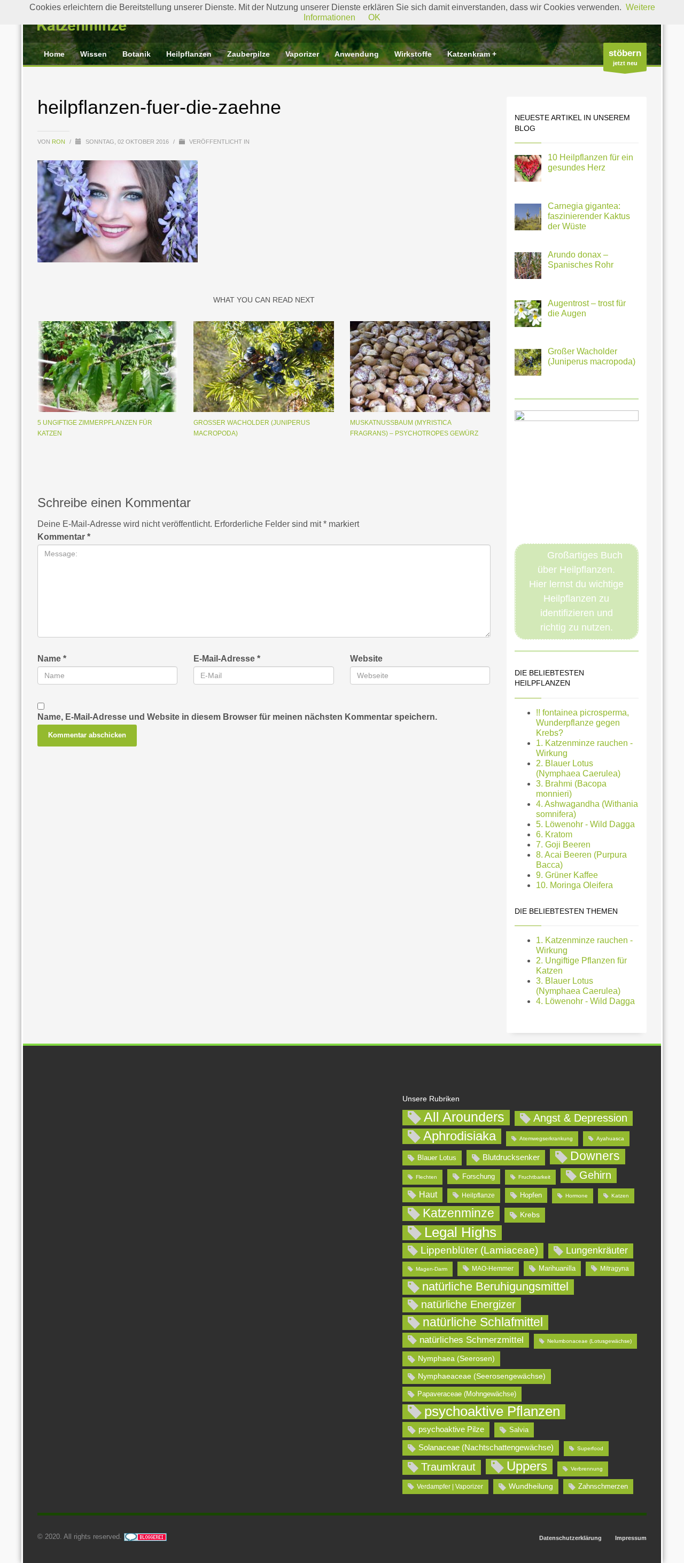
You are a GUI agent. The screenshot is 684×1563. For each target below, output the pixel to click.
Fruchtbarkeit (534, 1177)
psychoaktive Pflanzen (492, 1411)
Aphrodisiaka (459, 1136)
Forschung (478, 1176)
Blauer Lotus (436, 1158)
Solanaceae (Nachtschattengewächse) (486, 1447)
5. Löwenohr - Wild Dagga (585, 824)
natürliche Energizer (468, 1304)
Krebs (530, 1214)
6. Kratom (554, 834)
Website (366, 658)
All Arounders (464, 1117)
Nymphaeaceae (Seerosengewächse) (482, 1376)
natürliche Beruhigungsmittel (495, 1286)
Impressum (631, 1538)
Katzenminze (458, 1213)
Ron (59, 141)
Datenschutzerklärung (570, 1538)
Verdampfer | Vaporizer (450, 1486)
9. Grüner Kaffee (567, 875)
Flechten (426, 1177)
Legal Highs (460, 1232)
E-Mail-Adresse (226, 658)
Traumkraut (448, 1467)
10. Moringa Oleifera (574, 885)
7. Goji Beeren (563, 844)
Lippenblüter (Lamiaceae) (479, 1250)
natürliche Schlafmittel (483, 1322)
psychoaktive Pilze (451, 1429)
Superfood (590, 1448)
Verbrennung (587, 1469)
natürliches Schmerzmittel (471, 1340)
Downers (595, 1156)
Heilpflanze (478, 1195)
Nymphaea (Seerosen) (456, 1358)
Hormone (576, 1196)
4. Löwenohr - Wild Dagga (585, 1001)
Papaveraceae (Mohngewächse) (466, 1394)
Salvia (518, 1430)
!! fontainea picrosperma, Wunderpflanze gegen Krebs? (582, 722)
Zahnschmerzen (603, 1486)
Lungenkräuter (597, 1250)
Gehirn (595, 1175)
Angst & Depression (580, 1118)
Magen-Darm (431, 1269)
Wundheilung (531, 1486)
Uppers (527, 1466)
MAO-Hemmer (493, 1268)
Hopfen (531, 1195)
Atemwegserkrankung (546, 1138)
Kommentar (63, 536)
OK (374, 17)
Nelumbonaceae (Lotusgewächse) (589, 1341)
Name (51, 658)
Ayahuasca (610, 1138)
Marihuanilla (557, 1268)
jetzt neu (625, 57)
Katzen (620, 1196)
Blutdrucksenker (511, 1157)
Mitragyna (614, 1268)
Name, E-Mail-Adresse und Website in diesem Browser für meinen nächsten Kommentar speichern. (237, 716)
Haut (428, 1194)
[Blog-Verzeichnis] (145, 1537)
